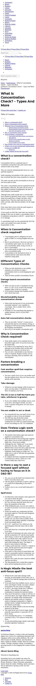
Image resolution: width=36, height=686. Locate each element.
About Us (8, 678)
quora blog (13, 110)
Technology (8, 40)
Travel (7, 42)
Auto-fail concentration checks (17, 131)
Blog (6, 680)
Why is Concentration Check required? (16, 132)
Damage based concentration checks (18, 127)
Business (7, 6)
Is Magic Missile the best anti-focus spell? (16, 151)
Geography (8, 19)
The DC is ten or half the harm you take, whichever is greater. (19, 140)
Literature (8, 28)
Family (7, 13)
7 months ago (21, 110)
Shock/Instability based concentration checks (21, 129)
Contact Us (8, 683)
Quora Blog (8, 33)
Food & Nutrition (10, 15)
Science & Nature (10, 37)
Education (8, 10)
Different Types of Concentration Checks (16, 126)
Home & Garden (10, 24)
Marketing (8, 30)
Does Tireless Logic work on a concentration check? (19, 144)
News (6, 31)
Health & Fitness (10, 20)
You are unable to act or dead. (17, 142)
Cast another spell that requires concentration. (21, 136)
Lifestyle (7, 26)
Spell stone (12, 149)
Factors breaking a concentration (14, 134)
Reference (8, 35)
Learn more (4, 671)
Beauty (7, 4)
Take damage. (12, 137)
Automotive (8, 2)
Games (7, 17)
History (7, 22)
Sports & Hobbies (10, 39)
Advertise (8, 681)
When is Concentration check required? (16, 124)
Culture (7, 8)
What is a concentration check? (13, 122)
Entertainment (9, 11)
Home (3, 83)
